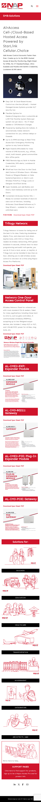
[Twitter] (18, 785)
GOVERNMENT (20, 680)
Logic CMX (30, 799)
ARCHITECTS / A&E (20, 737)
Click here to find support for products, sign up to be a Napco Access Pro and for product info (20, 773)
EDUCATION (20, 598)
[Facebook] (22, 785)
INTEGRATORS (20, 708)
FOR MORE (7, 215)
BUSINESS (20, 571)
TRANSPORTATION (20, 652)
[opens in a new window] (20, 278)
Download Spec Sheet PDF (13, 265)
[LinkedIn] (14, 785)
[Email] (26, 785)
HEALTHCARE (20, 625)
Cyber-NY (20, 799)
